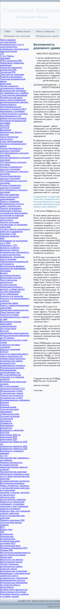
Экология (4, 134)
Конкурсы (4, 405)
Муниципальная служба (11, 391)
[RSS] (3, 599)
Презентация (6, 557)
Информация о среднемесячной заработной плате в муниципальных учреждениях (15, 575)
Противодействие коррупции (13, 472)
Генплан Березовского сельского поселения (10, 177)
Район (7, 31)
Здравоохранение (8, 326)
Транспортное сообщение (12, 74)
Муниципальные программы (13, 90)
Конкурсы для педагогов (11, 296)
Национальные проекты (11, 132)
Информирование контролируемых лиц (10, 371)
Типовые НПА (6, 550)
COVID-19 (4, 127)
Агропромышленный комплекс (14, 102)
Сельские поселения (10, 416)
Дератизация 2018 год (10, 435)
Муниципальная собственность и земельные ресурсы (14, 253)
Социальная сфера (9, 303)
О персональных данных (11, 393)
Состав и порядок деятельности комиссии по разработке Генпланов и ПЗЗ (15, 231)
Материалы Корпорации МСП (13, 548)
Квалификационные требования (15, 400)
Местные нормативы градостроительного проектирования (9, 196)
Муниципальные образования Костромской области (14, 583)
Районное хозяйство (9, 236)
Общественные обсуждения (13, 592)
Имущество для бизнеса (11, 559)
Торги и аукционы (8, 259)
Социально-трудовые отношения (10, 346)
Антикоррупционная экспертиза (14, 481)
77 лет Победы (7, 56)
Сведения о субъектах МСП (13, 109)
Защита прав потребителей (13, 100)
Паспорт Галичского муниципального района (11, 565)
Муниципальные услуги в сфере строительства (12, 205)
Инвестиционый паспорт (11, 562)
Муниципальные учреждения (13, 571)
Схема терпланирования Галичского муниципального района (13, 143)
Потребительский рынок (11, 97)
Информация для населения (16, 36)
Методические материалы (12, 483)
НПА (2, 532)
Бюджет (4, 273)
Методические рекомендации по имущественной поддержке (15, 553)
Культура (4, 331)
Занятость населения (10, 349)
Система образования (10, 291)
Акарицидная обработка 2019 (13, 446)
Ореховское (5, 421)
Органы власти (23, 31)
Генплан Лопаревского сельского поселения (10, 186)
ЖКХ (2, 238)
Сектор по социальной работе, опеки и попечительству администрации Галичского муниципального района (14, 357)
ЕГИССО (4, 351)
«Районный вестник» (9, 414)
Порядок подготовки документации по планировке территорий (13, 224)
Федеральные (6, 534)
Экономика (5, 58)
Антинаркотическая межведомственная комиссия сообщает (14, 467)
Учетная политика (8, 284)
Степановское (6, 418)
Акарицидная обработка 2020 (13, 448)
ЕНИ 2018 (4, 432)
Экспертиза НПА (8, 72)
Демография (6, 324)
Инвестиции (5, 84)
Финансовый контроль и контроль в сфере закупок (12, 288)
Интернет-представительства (14, 589)
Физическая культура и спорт (14, 340)
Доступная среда (8, 328)
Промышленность (8, 104)
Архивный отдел (8, 363)
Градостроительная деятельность (9, 138)
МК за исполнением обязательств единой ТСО (12, 387)
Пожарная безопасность (11, 462)
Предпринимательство (10, 107)
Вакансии (4, 402)
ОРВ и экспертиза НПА (11, 60)
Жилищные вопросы (9, 250)
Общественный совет (10, 312)
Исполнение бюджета (10, 275)
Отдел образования (9, 294)
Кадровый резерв (8, 407)
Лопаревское (6, 423)
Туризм (3, 342)
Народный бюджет (8, 51)
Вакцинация (5, 130)
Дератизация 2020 (8, 439)
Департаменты (7, 587)
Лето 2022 (5, 125)
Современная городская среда (14, 49)
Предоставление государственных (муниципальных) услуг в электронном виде (12, 43)
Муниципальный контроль (12, 368)
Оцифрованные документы (12, 365)
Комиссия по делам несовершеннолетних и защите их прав (14, 317)
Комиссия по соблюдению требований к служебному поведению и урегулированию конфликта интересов (14, 505)
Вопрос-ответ (6, 529)
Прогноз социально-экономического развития (12, 87)
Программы (5, 271)
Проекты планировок (9, 201)
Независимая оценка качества (14, 310)
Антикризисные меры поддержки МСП (10, 542)
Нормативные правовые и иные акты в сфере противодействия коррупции (14, 476)
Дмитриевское (6, 425)
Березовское (6, 428)
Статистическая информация (13, 95)
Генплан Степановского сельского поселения (11, 168)
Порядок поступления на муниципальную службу (11, 396)
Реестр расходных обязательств (8, 281)
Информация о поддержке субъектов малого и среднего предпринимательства (14, 113)
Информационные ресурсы (12, 580)
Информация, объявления (12, 257)
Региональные (6, 536)
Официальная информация (13, 268)
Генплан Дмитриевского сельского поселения (11, 149)
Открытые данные (8, 569)
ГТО (2, 54)
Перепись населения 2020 (12, 520)
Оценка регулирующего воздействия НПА (11, 68)
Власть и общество (45, 31)
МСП (2, 527)
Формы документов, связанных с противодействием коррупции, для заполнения (15, 487)
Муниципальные (7, 539)
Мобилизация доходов (10, 278)
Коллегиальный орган (10, 545)
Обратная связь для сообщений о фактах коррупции (15, 512)
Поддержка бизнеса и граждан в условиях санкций (14, 595)
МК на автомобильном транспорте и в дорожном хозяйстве (12, 377)
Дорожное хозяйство (9, 248)
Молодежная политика (10, 321)
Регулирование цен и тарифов (14, 93)
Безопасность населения (12, 430)
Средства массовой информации (9, 410)
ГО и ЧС (4, 455)
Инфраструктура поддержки (13, 118)
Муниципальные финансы (12, 266)
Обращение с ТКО (8, 245)
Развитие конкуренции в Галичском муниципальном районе (12, 79)
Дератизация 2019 (8, 437)
